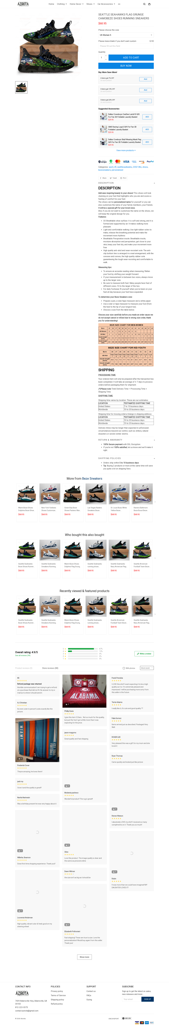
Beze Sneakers (92, 478)
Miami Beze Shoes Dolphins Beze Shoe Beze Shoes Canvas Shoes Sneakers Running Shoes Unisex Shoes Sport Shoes (26, 509)
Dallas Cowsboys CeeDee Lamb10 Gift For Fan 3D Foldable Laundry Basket (124, 115)
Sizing (89, 999)
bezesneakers (104, 170)
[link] (9, 1021)
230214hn (137, 167)
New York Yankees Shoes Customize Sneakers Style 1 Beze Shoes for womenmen (48, 509)
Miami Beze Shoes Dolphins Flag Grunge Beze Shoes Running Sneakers (72, 565)
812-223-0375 (21, 1007)
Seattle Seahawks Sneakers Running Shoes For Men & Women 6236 (48, 565)
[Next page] (155, 502)
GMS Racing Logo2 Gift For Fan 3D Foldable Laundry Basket (122, 128)
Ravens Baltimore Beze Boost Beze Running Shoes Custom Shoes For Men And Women (141, 509)
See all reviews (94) (22, 655)
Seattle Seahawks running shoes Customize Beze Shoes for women (95, 565)
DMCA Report (114, 1019)
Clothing (61, 4)
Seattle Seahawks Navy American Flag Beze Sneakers (118, 565)
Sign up (147, 999)
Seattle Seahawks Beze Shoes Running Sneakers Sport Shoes (26, 565)
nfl (115, 167)
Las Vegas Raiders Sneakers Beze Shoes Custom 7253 (95, 509)
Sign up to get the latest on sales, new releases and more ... (136, 992)
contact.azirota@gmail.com (26, 1011)
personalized (117, 170)
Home (51, 4)
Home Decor (75, 4)
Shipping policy (57, 999)
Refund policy (57, 1004)
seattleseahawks (124, 167)
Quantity (101, 52)
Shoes (89, 4)
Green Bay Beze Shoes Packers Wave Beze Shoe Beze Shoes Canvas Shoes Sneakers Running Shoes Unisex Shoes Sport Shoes (72, 509)
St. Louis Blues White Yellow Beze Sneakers (119, 509)
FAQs (88, 995)
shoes (145, 167)
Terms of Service (58, 995)
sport (111, 167)
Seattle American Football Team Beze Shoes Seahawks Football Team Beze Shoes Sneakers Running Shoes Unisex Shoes (141, 565)
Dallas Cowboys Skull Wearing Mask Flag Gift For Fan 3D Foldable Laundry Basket (124, 140)
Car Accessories (105, 4)
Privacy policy (57, 991)
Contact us (91, 991)
